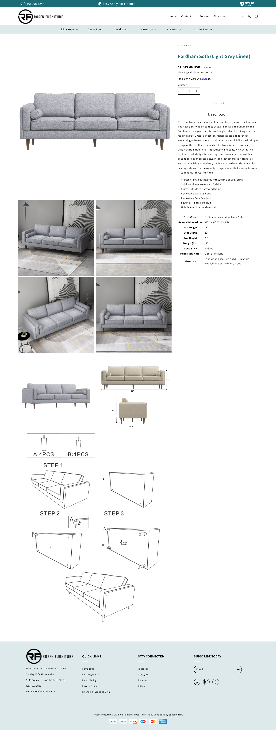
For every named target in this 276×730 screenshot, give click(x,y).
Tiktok (141, 686)
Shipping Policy (90, 674)
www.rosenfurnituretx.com (41, 691)
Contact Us (88, 668)
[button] (242, 15)
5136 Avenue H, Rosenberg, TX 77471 (45, 679)
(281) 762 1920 (33, 685)
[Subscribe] (238, 669)
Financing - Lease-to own (96, 691)
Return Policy (89, 680)
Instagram (143, 674)
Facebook (143, 668)
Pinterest (143, 680)
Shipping (183, 72)
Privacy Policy (89, 686)
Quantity (182, 84)
